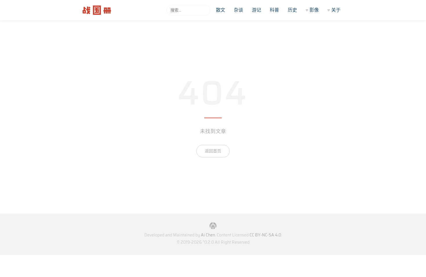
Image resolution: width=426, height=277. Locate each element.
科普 (274, 10)
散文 (220, 10)
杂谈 (238, 10)
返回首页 (213, 151)
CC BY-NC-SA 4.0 (265, 235)
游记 (256, 10)
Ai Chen (208, 235)
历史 (292, 10)
